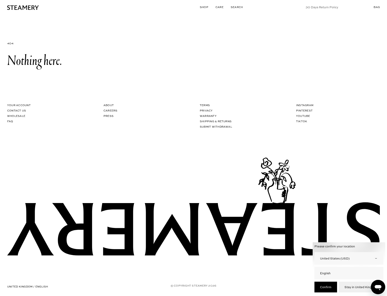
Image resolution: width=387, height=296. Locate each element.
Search (237, 7)
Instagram (304, 105)
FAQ (10, 121)
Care (219, 7)
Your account (19, 105)
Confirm (325, 287)
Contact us (16, 110)
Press (108, 116)
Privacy (206, 110)
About (108, 105)
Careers (110, 110)
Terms (205, 105)
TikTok (301, 121)
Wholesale (16, 116)
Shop (204, 7)
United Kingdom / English (27, 286)
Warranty (208, 116)
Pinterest (304, 110)
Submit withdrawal (216, 127)
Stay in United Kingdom (361, 287)
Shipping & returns (216, 121)
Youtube (303, 116)
